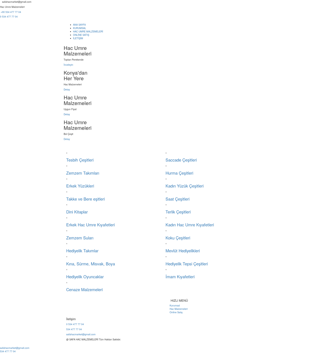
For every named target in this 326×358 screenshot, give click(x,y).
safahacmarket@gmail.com (81, 334)
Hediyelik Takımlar (82, 250)
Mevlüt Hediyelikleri (183, 250)
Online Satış (174, 312)
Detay (67, 89)
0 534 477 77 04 (9, 16)
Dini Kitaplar (77, 212)
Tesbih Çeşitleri (80, 160)
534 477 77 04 (74, 329)
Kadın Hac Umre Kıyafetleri (190, 225)
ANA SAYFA (79, 24)
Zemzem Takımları (82, 173)
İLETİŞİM (78, 38)
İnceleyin (68, 64)
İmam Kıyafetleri (180, 276)
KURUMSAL (79, 28)
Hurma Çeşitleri (179, 173)
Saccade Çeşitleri (181, 160)
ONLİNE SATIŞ (81, 34)
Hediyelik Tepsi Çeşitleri (187, 264)
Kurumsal (173, 305)
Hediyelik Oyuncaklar (85, 276)
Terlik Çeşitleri (178, 212)
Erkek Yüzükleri (80, 186)
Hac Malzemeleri (177, 308)
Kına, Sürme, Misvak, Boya (90, 264)
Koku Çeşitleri (178, 238)
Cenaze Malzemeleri (84, 289)
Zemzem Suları (79, 238)
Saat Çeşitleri (177, 199)
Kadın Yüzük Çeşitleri (185, 186)
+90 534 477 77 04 (10, 12)
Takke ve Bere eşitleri (85, 199)
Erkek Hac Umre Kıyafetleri (90, 225)
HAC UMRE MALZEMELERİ (88, 31)
